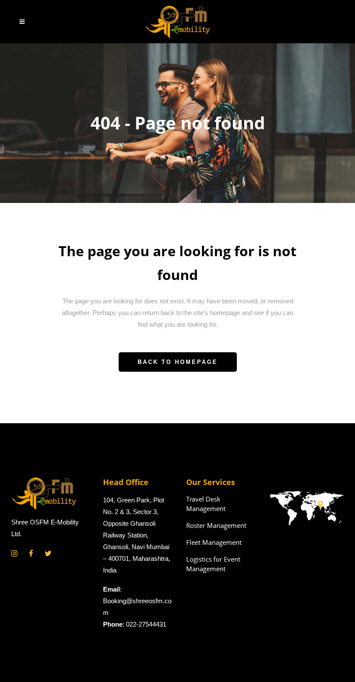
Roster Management (216, 525)
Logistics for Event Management (213, 564)
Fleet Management (214, 542)
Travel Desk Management (206, 504)
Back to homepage (178, 362)
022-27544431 (146, 624)
